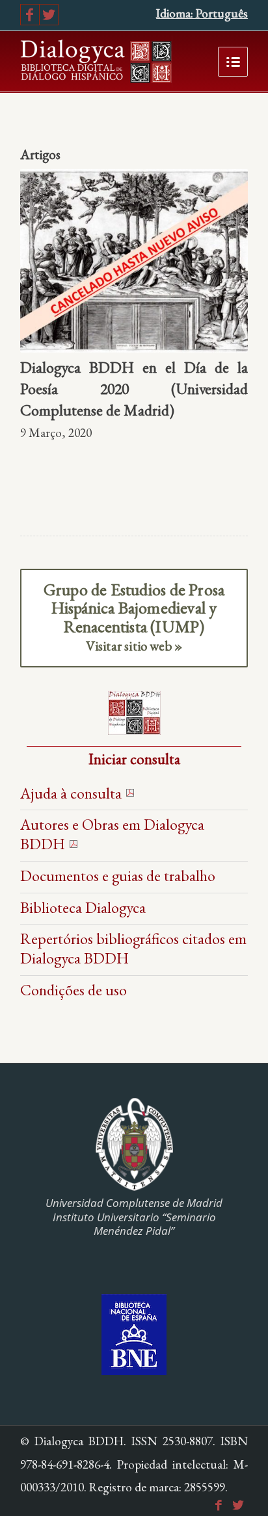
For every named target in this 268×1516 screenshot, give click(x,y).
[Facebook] (30, 15)
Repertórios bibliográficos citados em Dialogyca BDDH (133, 948)
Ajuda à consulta (71, 793)
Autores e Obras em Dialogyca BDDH (112, 834)
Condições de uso (73, 990)
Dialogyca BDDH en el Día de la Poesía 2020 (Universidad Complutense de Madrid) (134, 389)
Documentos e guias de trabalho (117, 875)
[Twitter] (49, 15)
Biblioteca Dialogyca (83, 907)
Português (222, 13)
